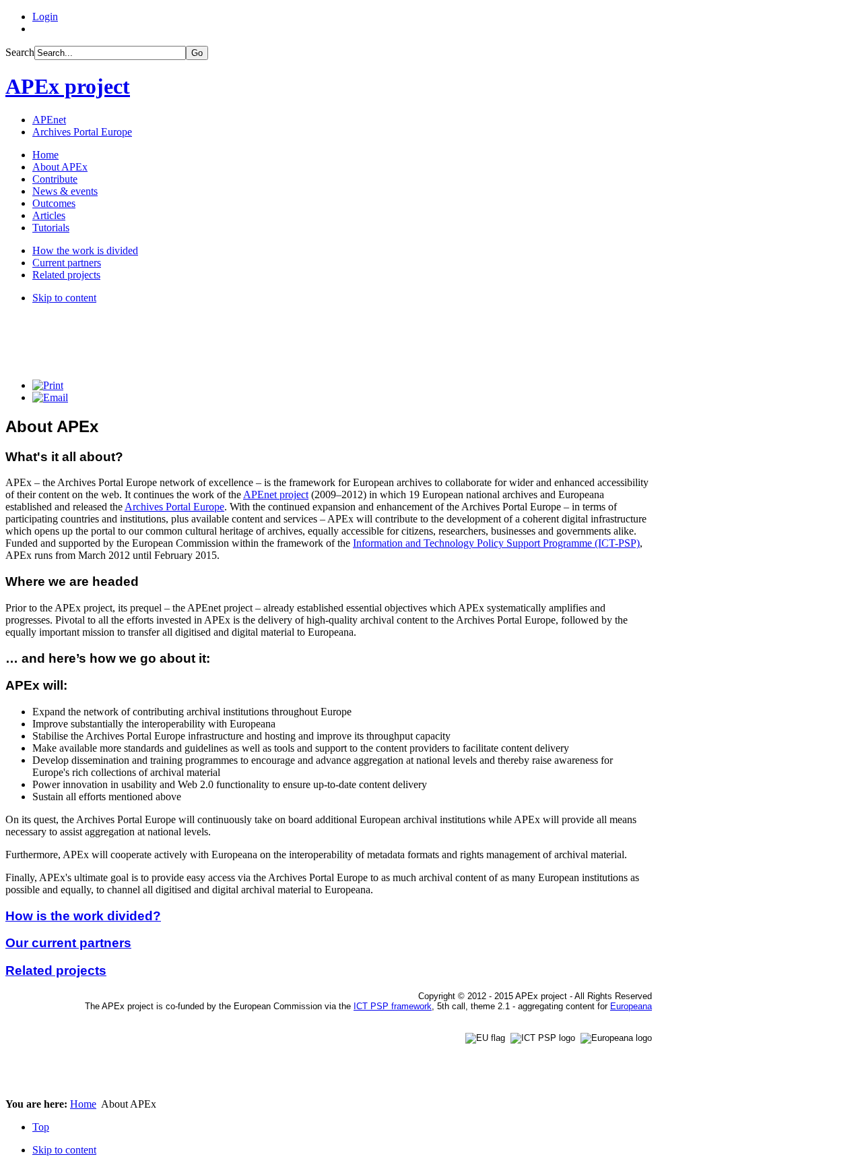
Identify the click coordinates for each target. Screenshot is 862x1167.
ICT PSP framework (393, 1006)
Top (40, 1127)
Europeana (631, 1006)
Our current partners (68, 943)
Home (83, 1104)
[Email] (50, 397)
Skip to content (64, 297)
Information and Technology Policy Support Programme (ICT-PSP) (496, 543)
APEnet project (275, 494)
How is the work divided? (83, 916)
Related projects (55, 970)
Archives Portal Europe (174, 506)
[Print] (47, 385)
